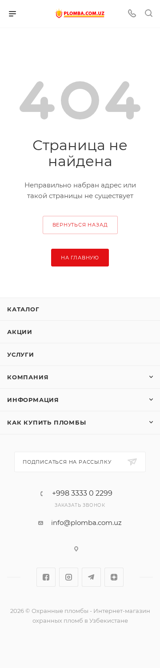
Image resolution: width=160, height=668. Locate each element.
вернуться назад (80, 225)
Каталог (23, 309)
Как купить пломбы (46, 422)
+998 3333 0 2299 (82, 493)
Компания (27, 377)
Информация (33, 399)
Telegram (91, 577)
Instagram (68, 577)
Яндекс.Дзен (114, 577)
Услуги (20, 354)
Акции (19, 331)
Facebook (46, 577)
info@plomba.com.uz (86, 522)
